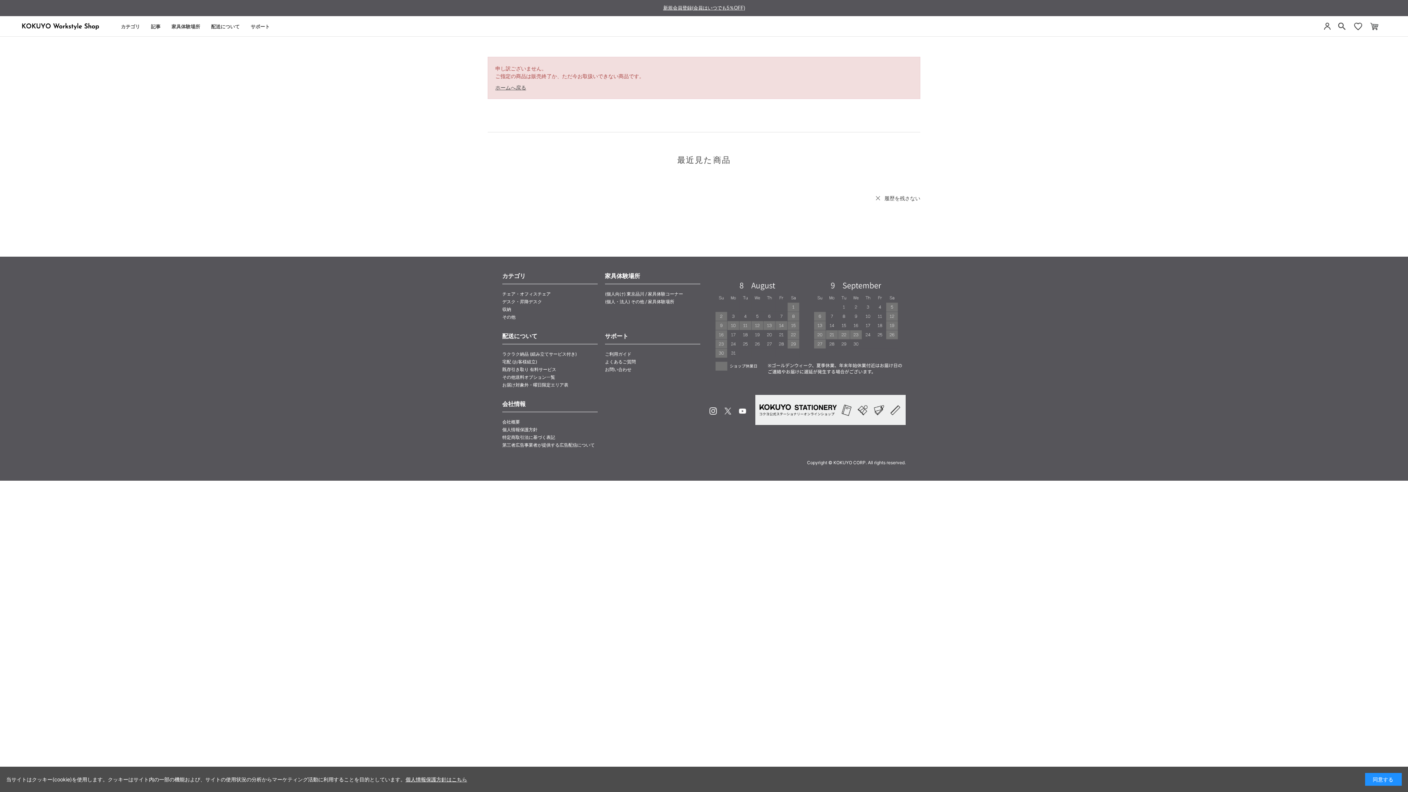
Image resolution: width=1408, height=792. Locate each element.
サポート (260, 26)
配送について (225, 26)
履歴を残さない (902, 198)
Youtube (742, 411)
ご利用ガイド (618, 354)
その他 (509, 317)
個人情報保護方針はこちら (436, 779)
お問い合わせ (618, 369)
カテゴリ (130, 26)
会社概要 (511, 422)
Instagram (713, 411)
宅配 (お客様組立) (519, 361)
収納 (506, 309)
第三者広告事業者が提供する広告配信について (548, 445)
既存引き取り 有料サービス (529, 369)
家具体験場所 (186, 26)
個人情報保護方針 (520, 429)
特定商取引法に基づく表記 (528, 437)
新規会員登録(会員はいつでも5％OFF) (704, 8)
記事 (156, 26)
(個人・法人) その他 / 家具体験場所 (639, 301)
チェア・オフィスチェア (526, 294)
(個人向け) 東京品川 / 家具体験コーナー (644, 294)
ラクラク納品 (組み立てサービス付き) (539, 354)
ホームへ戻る (510, 87)
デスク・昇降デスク (522, 301)
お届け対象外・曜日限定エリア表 (535, 385)
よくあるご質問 (620, 361)
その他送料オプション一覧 (528, 377)
